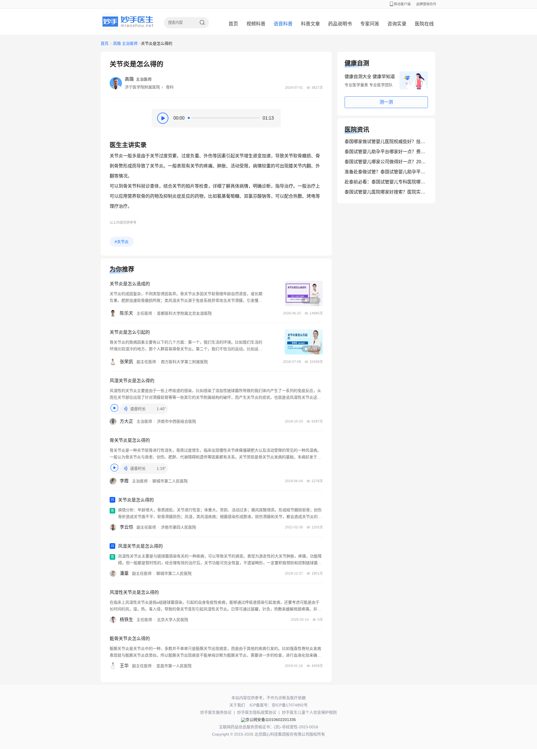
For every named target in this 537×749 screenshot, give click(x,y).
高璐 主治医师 (125, 43)
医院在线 (424, 24)
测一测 (386, 102)
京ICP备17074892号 (290, 705)
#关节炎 (122, 241)
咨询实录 (396, 24)
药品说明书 (340, 24)
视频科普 (255, 24)
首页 (233, 24)
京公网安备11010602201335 (271, 719)
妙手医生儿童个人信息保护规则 (309, 712)
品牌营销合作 (426, 4)
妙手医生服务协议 (216, 712)
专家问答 (369, 24)
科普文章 (310, 24)
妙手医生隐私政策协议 (256, 712)
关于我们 (237, 705)
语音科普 (283, 24)
